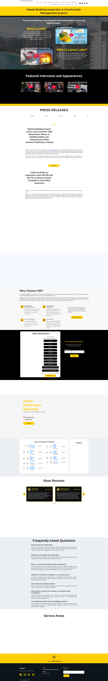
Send (66, 675)
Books (63, 4)
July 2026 (50, 344)
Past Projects (63, 2)
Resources (69, 2)
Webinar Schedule (29, 417)
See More (28, 423)
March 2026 (50, 358)
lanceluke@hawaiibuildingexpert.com (51, 669)
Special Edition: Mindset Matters (50, 370)
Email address (67, 349)
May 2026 (50, 350)
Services (44, 2)
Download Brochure (77, 317)
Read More (54, 165)
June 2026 (50, 347)
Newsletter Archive (50, 375)
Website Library (74, 2)
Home (38, 2)
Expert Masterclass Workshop (55, 4)
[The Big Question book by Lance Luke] (31, 388)
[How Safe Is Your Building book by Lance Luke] (54, 388)
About (41, 2)
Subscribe (74, 355)
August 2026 (50, 340)
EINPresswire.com (55, 150)
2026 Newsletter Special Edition (50, 355)
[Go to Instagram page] (83, 3)
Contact (76, 4)
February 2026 (50, 361)
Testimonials (50, 2)
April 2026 (50, 353)
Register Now (28, 419)
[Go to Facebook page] (80, 3)
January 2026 (50, 364)
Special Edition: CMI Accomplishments (50, 367)
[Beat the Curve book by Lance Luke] (77, 388)
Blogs (72, 4)
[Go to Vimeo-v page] (87, 3)
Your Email (65, 670)
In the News (68, 4)
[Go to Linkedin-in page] (85, 3)
